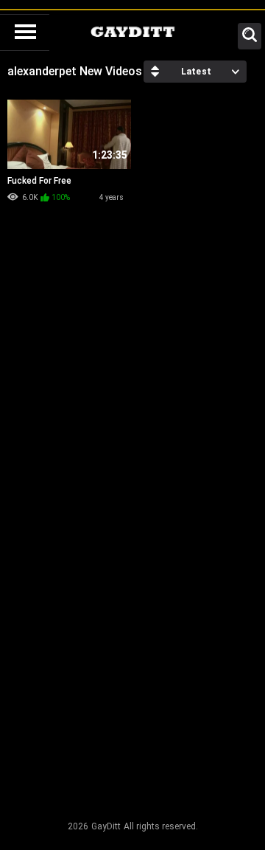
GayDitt (106, 826)
